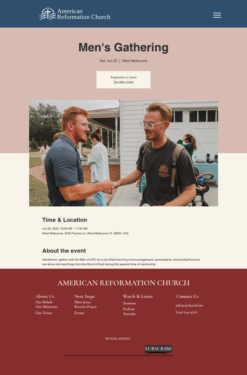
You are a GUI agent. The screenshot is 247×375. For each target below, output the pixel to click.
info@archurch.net (189, 305)
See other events (124, 82)
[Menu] (217, 15)
